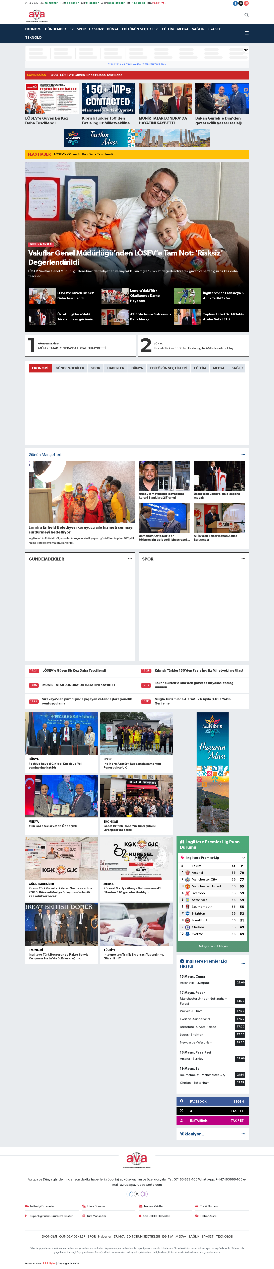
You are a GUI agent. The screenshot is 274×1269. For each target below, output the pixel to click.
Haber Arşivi (208, 1216)
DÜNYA (113, 29)
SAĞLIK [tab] (238, 368)
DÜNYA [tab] (137, 368)
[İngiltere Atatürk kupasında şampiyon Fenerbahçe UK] (136, 733)
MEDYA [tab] (218, 368)
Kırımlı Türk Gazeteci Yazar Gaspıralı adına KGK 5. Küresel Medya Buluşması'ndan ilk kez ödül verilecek (60, 892)
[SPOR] (243, 559)
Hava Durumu (96, 1206)
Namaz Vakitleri (154, 1206)
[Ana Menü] (247, 33)
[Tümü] (243, 1134)
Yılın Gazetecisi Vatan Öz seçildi (53, 826)
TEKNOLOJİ (34, 37)
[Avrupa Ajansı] (37, 15)
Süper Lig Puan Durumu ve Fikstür (51, 1216)
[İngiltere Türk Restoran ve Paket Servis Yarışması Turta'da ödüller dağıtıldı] (61, 924)
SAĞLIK (198, 29)
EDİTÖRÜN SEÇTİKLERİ (140, 29)
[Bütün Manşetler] (243, 455)
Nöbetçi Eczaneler (42, 1206)
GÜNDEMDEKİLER (59, 29)
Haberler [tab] (115, 368)
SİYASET (214, 29)
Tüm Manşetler (96, 1216)
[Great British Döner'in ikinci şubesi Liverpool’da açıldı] (136, 796)
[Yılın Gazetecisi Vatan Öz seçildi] (61, 796)
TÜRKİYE (110, 950)
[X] (137, 1194)
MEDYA (183, 29)
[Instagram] (144, 1194)
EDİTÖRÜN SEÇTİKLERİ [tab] (168, 368)
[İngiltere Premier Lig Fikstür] (243, 963)
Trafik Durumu (209, 1206)
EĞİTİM (168, 29)
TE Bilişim (49, 1263)
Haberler (96, 29)
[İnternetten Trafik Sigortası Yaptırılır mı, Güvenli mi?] (136, 924)
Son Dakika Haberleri (156, 1216)
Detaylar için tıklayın (213, 946)
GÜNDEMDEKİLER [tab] (70, 368)
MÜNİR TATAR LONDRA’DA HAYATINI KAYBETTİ (72, 348)
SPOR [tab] (95, 368)
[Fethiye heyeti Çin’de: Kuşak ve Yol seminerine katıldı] (61, 733)
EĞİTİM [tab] (200, 368)
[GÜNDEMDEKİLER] (130, 559)
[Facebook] (130, 1194)
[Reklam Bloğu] (137, 138)
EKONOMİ (33, 29)
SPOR (81, 29)
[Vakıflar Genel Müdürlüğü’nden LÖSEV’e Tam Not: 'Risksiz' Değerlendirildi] (137, 225)
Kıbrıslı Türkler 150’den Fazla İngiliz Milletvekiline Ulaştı (194, 348)
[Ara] (247, 15)
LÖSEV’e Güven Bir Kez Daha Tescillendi (83, 154)
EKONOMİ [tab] (40, 368)
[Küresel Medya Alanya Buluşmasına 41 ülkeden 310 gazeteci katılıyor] (136, 858)
